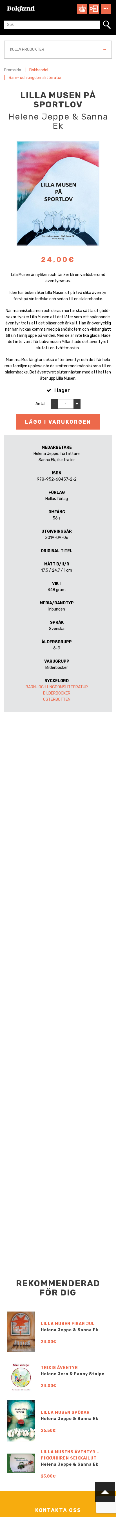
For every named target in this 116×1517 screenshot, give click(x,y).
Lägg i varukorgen (58, 422)
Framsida (12, 70)
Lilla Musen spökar (65, 1412)
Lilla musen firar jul (68, 1323)
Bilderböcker (56, 693)
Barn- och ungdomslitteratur (35, 77)
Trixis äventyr (59, 1367)
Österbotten (56, 699)
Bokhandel (38, 70)
